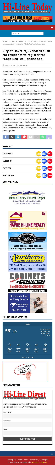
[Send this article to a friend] (30, 137)
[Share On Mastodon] (49, 137)
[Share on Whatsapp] (43, 137)
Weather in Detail (28, 357)
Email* (5, 429)
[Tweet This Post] (12, 137)
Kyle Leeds (22, 65)
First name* (7, 412)
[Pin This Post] (24, 137)
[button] (51, 27)
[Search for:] (27, 33)
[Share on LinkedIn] (18, 137)
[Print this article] (37, 137)
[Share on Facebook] (6, 137)
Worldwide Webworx (39, 462)
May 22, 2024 (10, 65)
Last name (7, 421)
